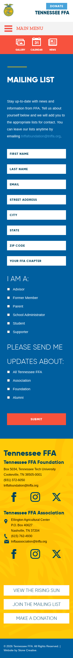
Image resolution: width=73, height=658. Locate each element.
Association (22, 380)
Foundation (21, 389)
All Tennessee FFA (27, 372)
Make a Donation (36, 618)
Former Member (25, 298)
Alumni (18, 398)
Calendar (36, 49)
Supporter (20, 332)
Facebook (14, 497)
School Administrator (29, 315)
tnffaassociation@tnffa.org (29, 541)
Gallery (20, 49)
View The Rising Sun (36, 590)
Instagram (35, 497)
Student (19, 323)
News (52, 49)
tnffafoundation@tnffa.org (41, 136)
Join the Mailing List (36, 604)
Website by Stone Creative (20, 650)
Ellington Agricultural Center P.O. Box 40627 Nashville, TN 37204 (30, 525)
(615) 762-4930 (21, 536)
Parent (18, 306)
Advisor (19, 289)
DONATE (56, 6)
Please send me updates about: (35, 354)
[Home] (8, 12)
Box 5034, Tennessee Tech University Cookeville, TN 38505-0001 (30, 472)
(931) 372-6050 (14, 480)
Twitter (56, 497)
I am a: (18, 278)
